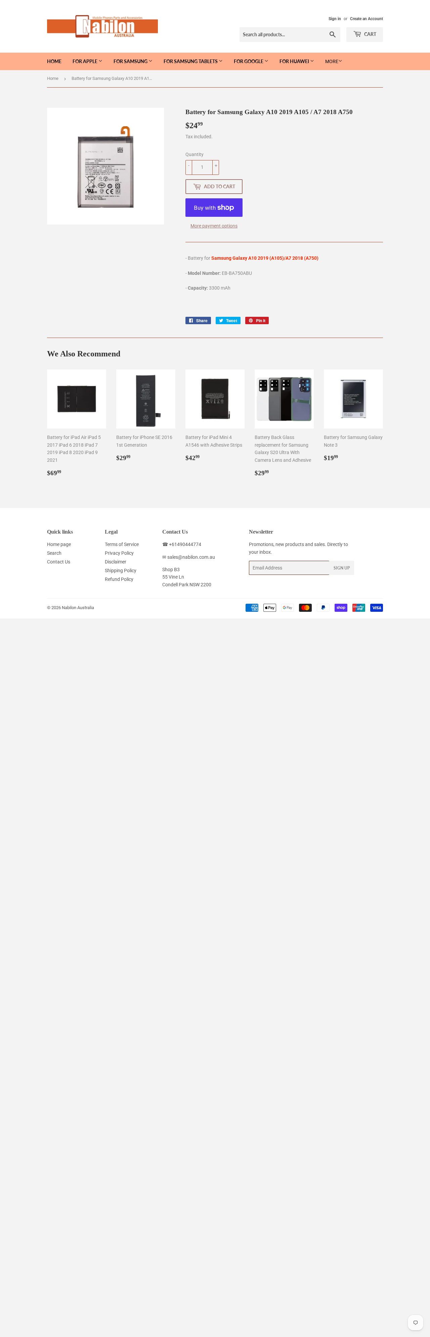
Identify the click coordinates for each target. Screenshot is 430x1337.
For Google (249, 61)
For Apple (85, 61)
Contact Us (58, 561)
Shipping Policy (120, 570)
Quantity (194, 154)
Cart (369, 34)
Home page (59, 544)
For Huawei (295, 61)
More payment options (214, 226)
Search (54, 553)
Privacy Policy (119, 553)
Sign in (335, 18)
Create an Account (366, 18)
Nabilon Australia (78, 607)
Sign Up (342, 568)
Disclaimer (115, 561)
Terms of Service (122, 544)
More (331, 61)
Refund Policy (119, 579)
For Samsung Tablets (191, 61)
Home (54, 61)
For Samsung (131, 61)
